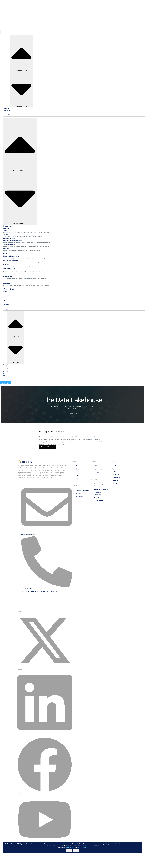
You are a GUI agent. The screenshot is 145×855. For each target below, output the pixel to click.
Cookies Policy (71, 847)
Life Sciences (7, 254)
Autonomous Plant (9, 244)
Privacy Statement (81, 847)
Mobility (6, 305)
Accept (69, 850)
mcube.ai (6, 113)
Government (7, 277)
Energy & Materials (9, 238)
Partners (5, 371)
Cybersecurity (7, 309)
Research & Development (11, 256)
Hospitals (6, 264)
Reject (76, 850)
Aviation (6, 228)
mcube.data (6, 115)
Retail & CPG (7, 248)
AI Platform (6, 108)
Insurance (6, 283)
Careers (5, 367)
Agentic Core (7, 111)
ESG (4, 373)
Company (6, 365)
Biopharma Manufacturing (11, 260)
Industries (7, 226)
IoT (4, 296)
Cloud (5, 291)
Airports (5, 234)
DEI (4, 375)
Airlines (5, 230)
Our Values (6, 369)
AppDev (5, 300)
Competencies (10, 289)
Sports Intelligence (9, 268)
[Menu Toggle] (0, 32)
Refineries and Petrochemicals (12, 240)
